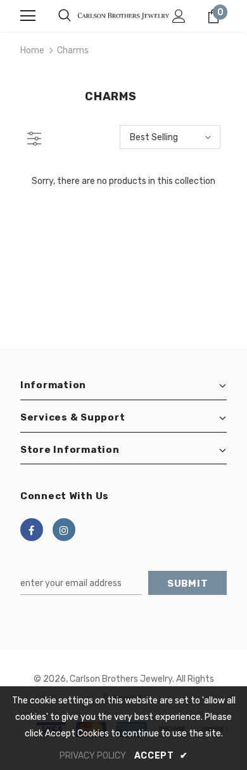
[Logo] (123, 15)
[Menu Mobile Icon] (27, 15)
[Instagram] (64, 529)
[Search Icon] (64, 16)
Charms (73, 50)
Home (32, 50)
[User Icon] (179, 16)
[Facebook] (31, 529)
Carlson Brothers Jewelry (121, 679)
